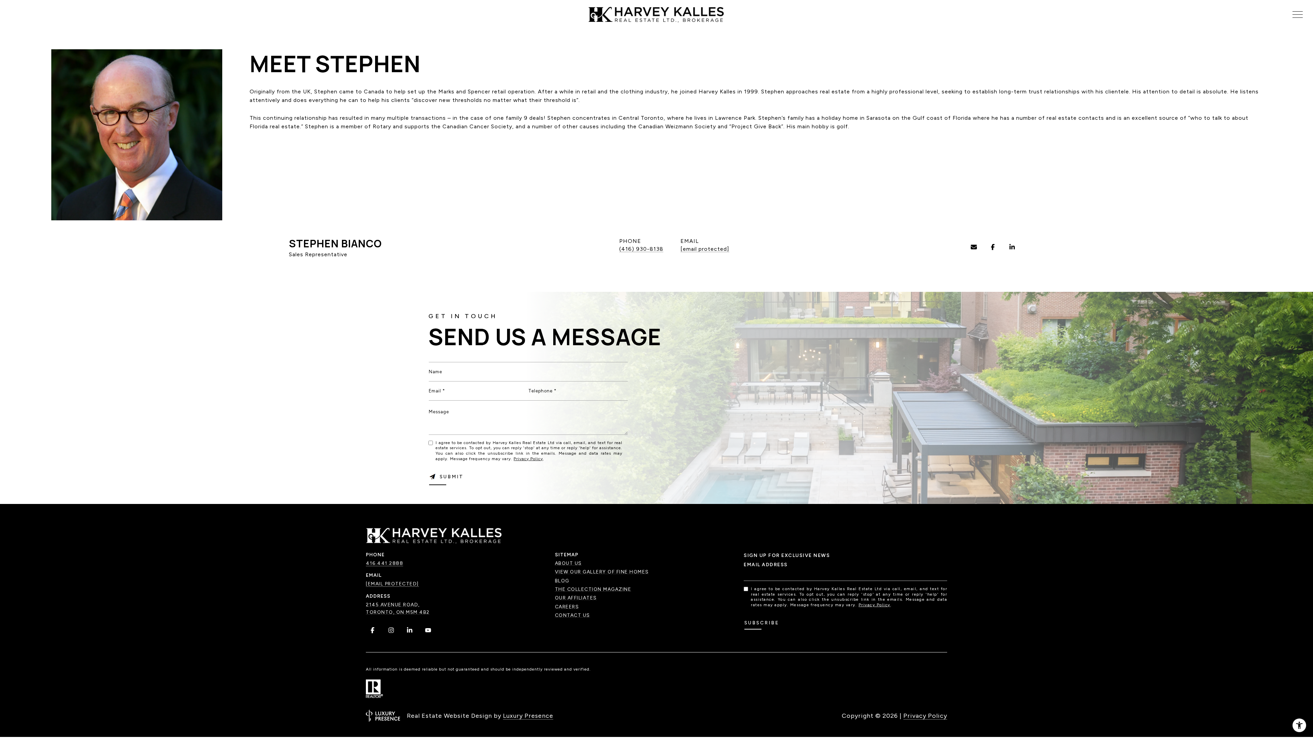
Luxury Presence (528, 715)
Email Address (766, 565)
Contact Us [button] (572, 615)
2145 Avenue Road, (393, 605)
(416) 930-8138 (641, 249)
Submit (452, 477)
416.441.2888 (384, 563)
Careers (567, 607)
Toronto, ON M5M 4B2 (398, 612)
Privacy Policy (528, 458)
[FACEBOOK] (993, 247)
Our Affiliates (576, 598)
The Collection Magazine (593, 589)
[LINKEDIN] (1012, 247)
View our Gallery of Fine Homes (602, 572)
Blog (562, 581)
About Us (568, 563)
